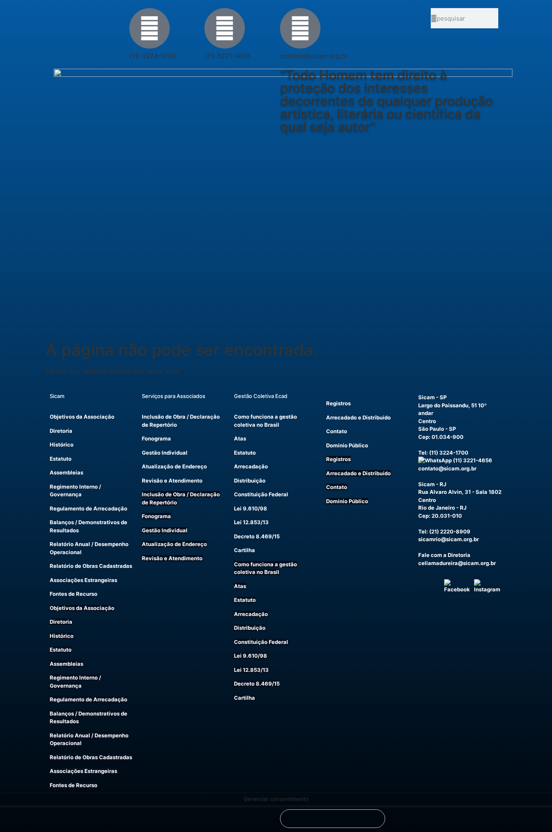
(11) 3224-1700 (448, 452)
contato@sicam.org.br (447, 468)
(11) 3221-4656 (472, 460)
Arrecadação (251, 466)
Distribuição (249, 480)
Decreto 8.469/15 (257, 536)
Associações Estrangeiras (83, 580)
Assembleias (66, 472)
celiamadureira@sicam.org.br (457, 563)
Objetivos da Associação (82, 416)
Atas (240, 438)
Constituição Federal (261, 494)
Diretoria (61, 431)
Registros (338, 403)
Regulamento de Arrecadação (88, 508)
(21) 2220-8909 (449, 531)
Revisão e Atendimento (172, 480)
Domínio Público (347, 445)
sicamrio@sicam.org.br (448, 539)
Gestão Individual (165, 452)
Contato (336, 431)
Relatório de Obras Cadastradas (91, 566)
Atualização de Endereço (174, 466)
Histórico (62, 444)
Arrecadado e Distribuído (358, 417)
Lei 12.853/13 (251, 522)
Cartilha (244, 550)
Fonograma (156, 438)
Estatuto (61, 458)
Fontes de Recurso (73, 594)
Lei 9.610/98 (250, 508)
